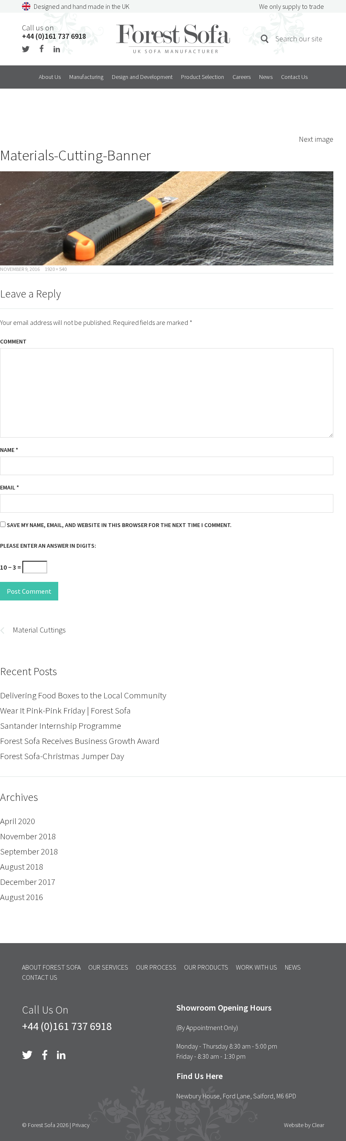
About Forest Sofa (51, 967)
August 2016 (21, 897)
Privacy (80, 1125)
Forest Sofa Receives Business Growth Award (79, 740)
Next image (316, 139)
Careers (241, 77)
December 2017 (27, 881)
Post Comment (29, 591)
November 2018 (28, 836)
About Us (50, 77)
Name (9, 450)
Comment (13, 341)
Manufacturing (86, 77)
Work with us (256, 967)
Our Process (156, 967)
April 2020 (17, 821)
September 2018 (29, 851)
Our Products (206, 967)
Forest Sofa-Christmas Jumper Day (62, 756)
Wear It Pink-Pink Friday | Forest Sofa (65, 710)
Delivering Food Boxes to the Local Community (83, 695)
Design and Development (142, 77)
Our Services (108, 967)
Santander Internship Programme (60, 725)
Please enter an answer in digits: (48, 545)
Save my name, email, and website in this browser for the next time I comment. (119, 525)
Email (9, 487)
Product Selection (202, 77)
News (266, 77)
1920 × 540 (56, 269)
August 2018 (21, 866)
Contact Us (294, 77)
